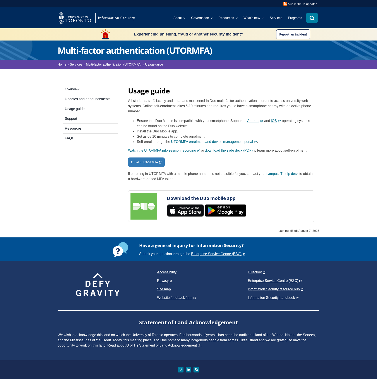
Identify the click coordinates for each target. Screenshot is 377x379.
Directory (255, 272)
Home (62, 64)
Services (76, 64)
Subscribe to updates (302, 4)
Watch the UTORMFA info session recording (162, 150)
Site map (164, 289)
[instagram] (180, 369)
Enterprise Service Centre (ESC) (216, 254)
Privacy (163, 281)
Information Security (116, 17)
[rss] (196, 369)
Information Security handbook (271, 297)
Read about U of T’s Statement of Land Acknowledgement (152, 345)
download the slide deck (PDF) (229, 150)
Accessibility (167, 272)
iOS (274, 121)
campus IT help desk (282, 174)
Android (253, 121)
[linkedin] (188, 369)
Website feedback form (174, 297)
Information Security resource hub (274, 289)
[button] (312, 18)
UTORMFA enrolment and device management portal (212, 142)
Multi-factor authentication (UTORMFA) (114, 64)
